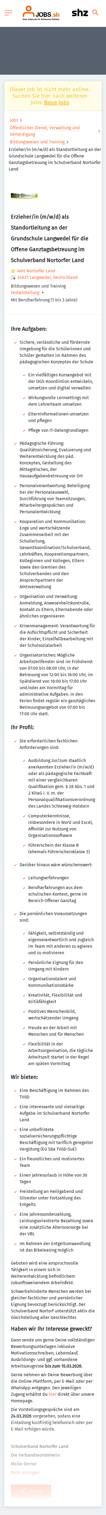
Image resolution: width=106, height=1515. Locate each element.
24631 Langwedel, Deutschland (47, 277)
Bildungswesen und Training (37, 141)
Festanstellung (25, 292)
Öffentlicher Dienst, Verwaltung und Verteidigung (45, 131)
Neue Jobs (56, 102)
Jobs (14, 120)
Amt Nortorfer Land (36, 270)
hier (53, 1394)
